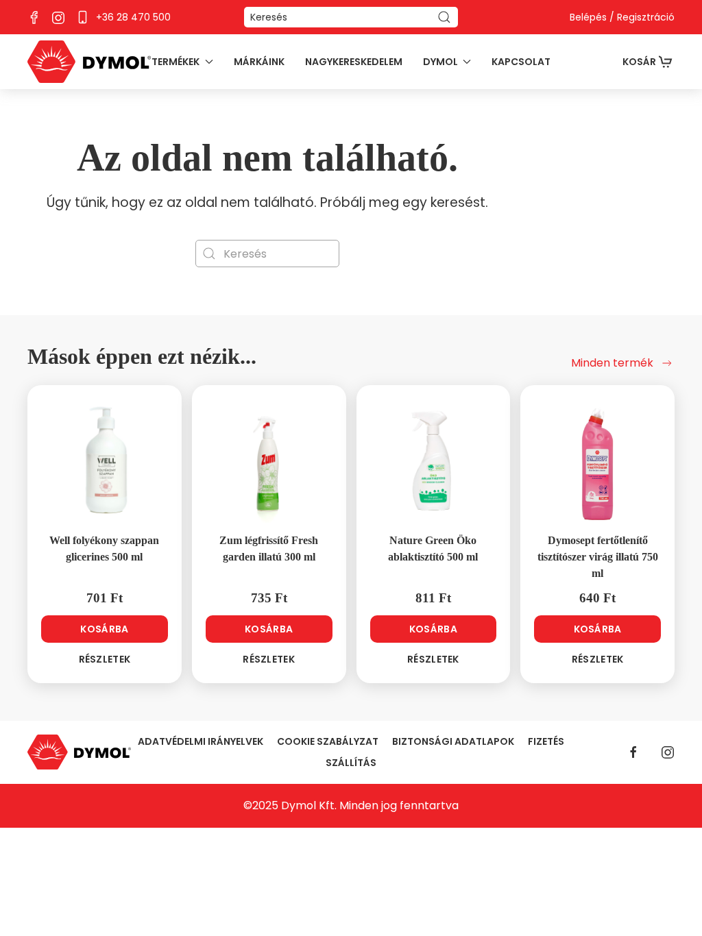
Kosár (639, 62)
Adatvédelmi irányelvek (200, 741)
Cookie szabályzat (327, 741)
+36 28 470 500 (133, 17)
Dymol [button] (440, 62)
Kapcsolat (521, 62)
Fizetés (546, 741)
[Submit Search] (444, 17)
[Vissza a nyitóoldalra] (89, 61)
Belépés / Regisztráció (622, 17)
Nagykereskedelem (353, 62)
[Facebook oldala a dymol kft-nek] (34, 16)
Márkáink (259, 62)
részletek (105, 659)
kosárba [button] (104, 629)
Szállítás (351, 762)
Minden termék (612, 363)
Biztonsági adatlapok (453, 741)
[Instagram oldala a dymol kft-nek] (58, 16)
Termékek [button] (175, 62)
